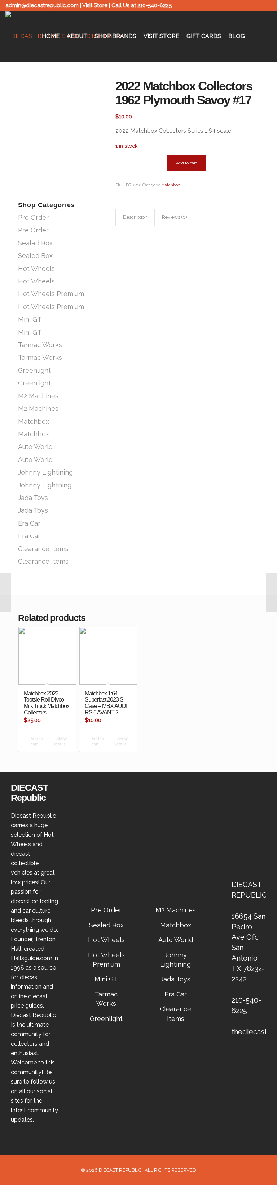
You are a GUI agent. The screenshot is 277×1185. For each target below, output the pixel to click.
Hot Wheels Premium (51, 294)
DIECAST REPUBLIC (120, 1170)
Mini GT (29, 319)
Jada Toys (33, 497)
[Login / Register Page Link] (254, 36)
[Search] (266, 36)
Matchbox (33, 421)
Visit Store (94, 5)
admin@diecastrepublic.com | (43, 5)
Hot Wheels (36, 268)
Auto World (35, 446)
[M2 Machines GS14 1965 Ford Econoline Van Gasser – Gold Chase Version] (5, 592)
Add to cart (186, 162)
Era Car (29, 523)
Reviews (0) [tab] (174, 217)
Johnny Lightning (44, 485)
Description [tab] (135, 217)
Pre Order (33, 217)
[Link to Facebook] (255, 5)
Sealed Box (35, 243)
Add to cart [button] (36, 741)
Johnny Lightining (45, 472)
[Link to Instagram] (266, 5)
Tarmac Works (40, 345)
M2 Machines (38, 396)
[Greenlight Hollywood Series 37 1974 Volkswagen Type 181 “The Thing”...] (271, 592)
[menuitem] (50, 36)
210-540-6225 (154, 5)
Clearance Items (43, 549)
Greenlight (34, 370)
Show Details (60, 741)
